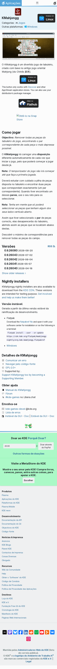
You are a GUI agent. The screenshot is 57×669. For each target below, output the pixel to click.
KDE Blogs (6, 545)
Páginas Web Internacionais (14, 618)
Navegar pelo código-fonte (20, 364)
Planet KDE (7, 549)
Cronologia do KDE (10, 610)
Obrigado (6, 560)
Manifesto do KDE (10, 614)
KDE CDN (28, 290)
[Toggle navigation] (37, 3)
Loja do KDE (7, 598)
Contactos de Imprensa (12, 552)
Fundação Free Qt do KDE (13, 606)
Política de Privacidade (12, 585)
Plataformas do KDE (11, 503)
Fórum (9, 393)
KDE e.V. (5, 602)
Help (4, 573)
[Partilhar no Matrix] (5, 631)
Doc (26, 416)
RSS (50, 246)
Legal (28, 661)
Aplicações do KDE (10, 499)
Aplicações (10, 3)
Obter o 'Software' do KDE (14, 577)
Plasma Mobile (8, 506)
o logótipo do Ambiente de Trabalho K (33, 655)
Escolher (28, 480)
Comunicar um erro (16, 360)
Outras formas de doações (28, 453)
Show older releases (13, 273)
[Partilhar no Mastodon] (10, 631)
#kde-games (12, 397)
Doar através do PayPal (46, 446)
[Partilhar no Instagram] (28, 637)
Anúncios (6, 541)
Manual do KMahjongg (18, 390)
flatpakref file (26, 322)
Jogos (21, 22)
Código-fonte (8, 531)
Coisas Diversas (9, 556)
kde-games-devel (15, 408)
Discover (32, 87)
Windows (32, 26)
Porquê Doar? (37, 438)
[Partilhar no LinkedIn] (26, 631)
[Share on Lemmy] (36, 631)
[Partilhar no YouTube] (42, 631)
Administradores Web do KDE (33, 650)
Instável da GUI (13, 416)
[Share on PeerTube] (47, 631)
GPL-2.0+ (11, 367)
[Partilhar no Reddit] (31, 631)
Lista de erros (13, 412)
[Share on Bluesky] (15, 631)
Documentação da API (12, 520)
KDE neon (6, 510)
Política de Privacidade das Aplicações (19, 589)
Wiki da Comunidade (11, 570)
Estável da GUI (39, 416)
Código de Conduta (10, 581)
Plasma (5, 495)
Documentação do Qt (11, 524)
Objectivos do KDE (10, 528)
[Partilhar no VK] (52, 631)
